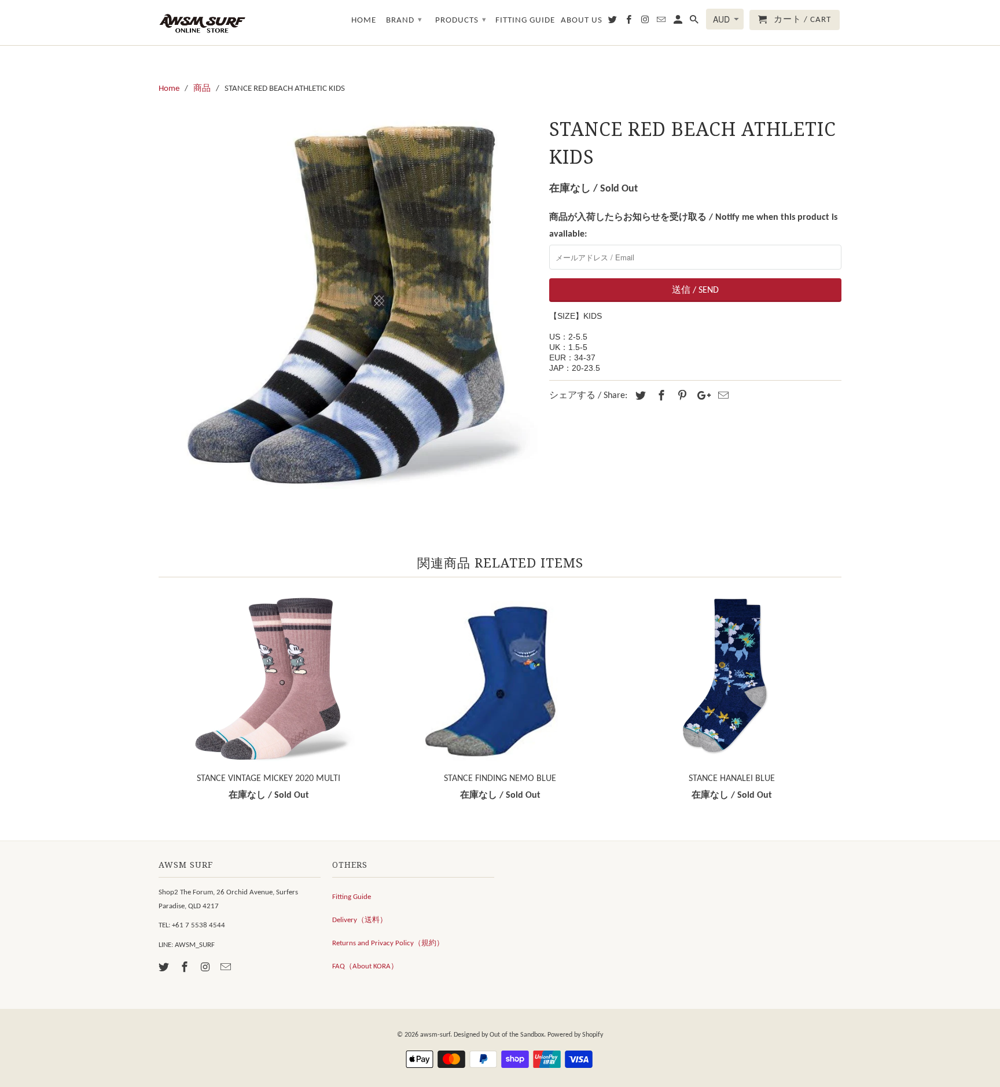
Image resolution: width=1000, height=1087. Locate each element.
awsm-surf (435, 1034)
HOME (363, 20)
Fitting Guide (351, 897)
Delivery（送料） (359, 920)
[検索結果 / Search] (695, 22)
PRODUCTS (461, 20)
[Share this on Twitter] (639, 396)
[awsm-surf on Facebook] (185, 968)
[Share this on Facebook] (659, 396)
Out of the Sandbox (517, 1034)
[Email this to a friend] (721, 396)
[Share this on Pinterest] (680, 396)
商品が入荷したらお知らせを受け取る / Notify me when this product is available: (693, 226)
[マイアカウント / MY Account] (679, 22)
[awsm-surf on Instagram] (206, 968)
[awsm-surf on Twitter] (165, 968)
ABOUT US (581, 20)
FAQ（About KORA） (365, 966)
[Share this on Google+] (701, 396)
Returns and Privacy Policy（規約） (388, 943)
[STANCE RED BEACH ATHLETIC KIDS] (348, 302)
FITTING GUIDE (525, 20)
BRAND (404, 20)
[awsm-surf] (202, 22)
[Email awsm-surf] (226, 968)
